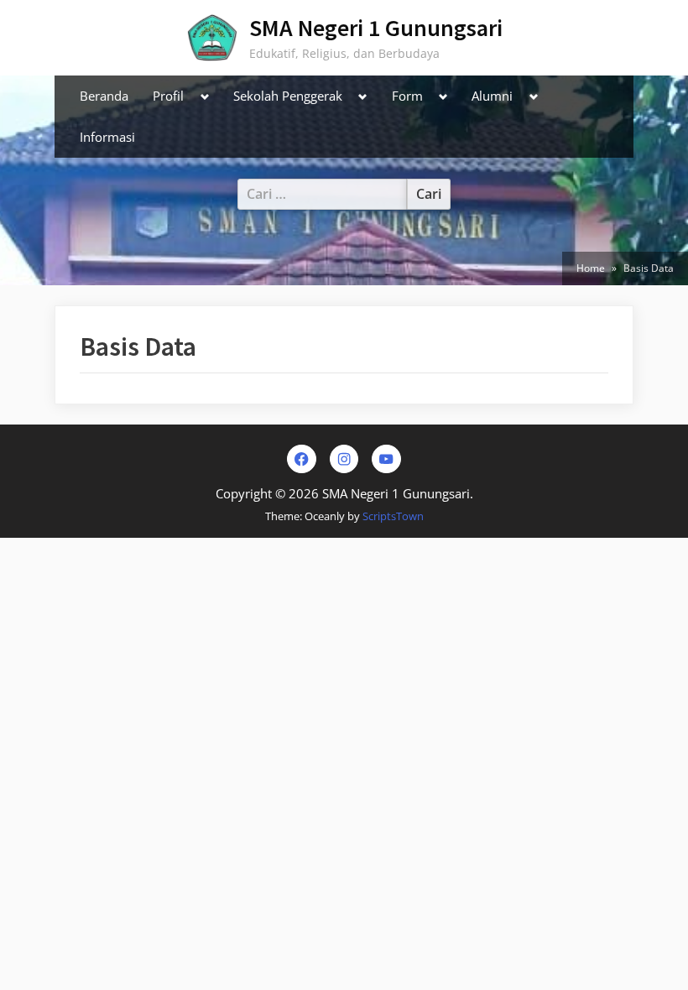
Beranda (104, 95)
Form (407, 95)
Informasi (107, 136)
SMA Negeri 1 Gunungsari (376, 28)
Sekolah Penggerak (287, 95)
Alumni (492, 95)
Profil (168, 95)
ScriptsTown (393, 516)
